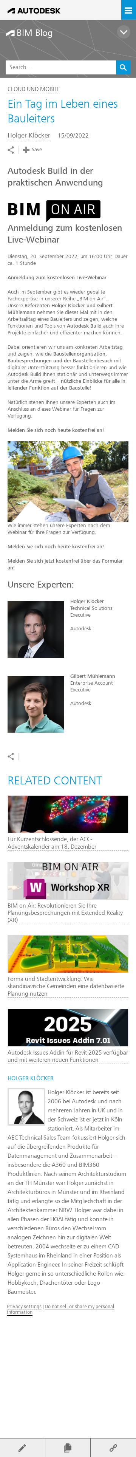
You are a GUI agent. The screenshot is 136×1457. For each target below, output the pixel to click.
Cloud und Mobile (34, 89)
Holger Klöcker (29, 135)
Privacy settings (24, 1306)
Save (37, 149)
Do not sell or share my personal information (60, 1309)
